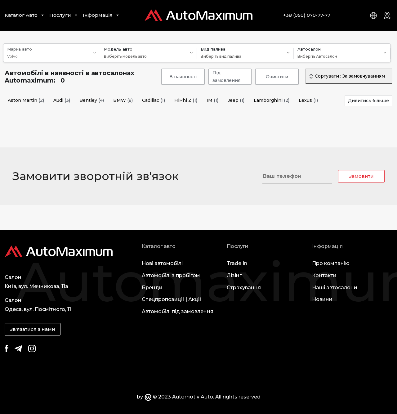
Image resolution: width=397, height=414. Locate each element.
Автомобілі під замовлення (177, 311)
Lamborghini (271, 100)
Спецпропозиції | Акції (171, 299)
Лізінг (234, 275)
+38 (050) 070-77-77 (306, 15)
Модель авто (118, 49)
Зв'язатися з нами (32, 329)
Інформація (98, 15)
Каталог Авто (21, 15)
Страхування (244, 287)
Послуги (60, 15)
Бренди (152, 287)
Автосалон (309, 49)
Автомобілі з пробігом (171, 275)
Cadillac (153, 100)
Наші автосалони (334, 287)
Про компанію (331, 263)
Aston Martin (26, 100)
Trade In (237, 263)
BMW (123, 100)
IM (212, 100)
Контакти (324, 275)
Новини (322, 299)
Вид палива (213, 49)
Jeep (236, 100)
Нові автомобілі (162, 263)
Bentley (91, 100)
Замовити (361, 176)
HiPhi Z (185, 100)
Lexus (308, 100)
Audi (61, 100)
